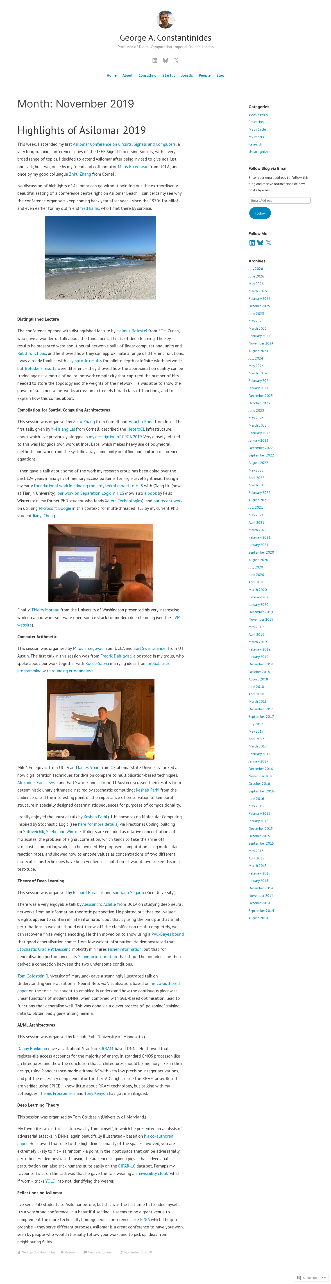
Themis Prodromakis (57, 1093)
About (127, 75)
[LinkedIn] (155, 60)
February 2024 (259, 380)
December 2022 (261, 447)
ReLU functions (31, 353)
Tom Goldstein (30, 976)
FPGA (145, 1219)
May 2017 (256, 731)
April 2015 (256, 858)
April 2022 (256, 477)
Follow (260, 213)
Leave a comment (101, 1252)
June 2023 (256, 410)
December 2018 (261, 664)
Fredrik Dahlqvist (115, 656)
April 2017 (256, 738)
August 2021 (258, 500)
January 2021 (258, 544)
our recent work (167, 500)
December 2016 (261, 768)
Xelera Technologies (123, 500)
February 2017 (259, 754)
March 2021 (258, 530)
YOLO (50, 1181)
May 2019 (256, 626)
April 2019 (256, 634)
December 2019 (261, 612)
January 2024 (258, 388)
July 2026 (256, 268)
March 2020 (258, 589)
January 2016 (258, 821)
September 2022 (261, 455)
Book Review (258, 114)
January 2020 (258, 604)
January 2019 (258, 656)
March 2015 (258, 865)
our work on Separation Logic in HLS (90, 493)
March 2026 (258, 291)
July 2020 (256, 567)
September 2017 (261, 716)
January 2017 (258, 761)
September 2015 (261, 843)
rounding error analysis (72, 670)
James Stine (88, 767)
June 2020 (256, 574)
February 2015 (259, 873)
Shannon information (97, 956)
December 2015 (261, 828)
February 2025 (259, 335)
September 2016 (261, 791)
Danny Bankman (32, 1048)
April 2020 (256, 582)
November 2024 (261, 343)
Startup (169, 75)
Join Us (187, 75)
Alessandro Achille (99, 904)
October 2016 (259, 783)
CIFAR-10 (126, 1166)
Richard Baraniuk (88, 892)
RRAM (107, 1048)
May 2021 (256, 515)
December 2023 (261, 395)
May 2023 (256, 418)
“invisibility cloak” (153, 1173)
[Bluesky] (165, 60)
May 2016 (256, 806)
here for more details (97, 824)
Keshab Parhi (147, 790)
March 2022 (258, 485)
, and (62, 831)
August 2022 (258, 462)
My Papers (256, 136)
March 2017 (258, 746)
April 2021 (256, 522)
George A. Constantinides (165, 37)
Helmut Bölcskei (131, 330)
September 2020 (261, 552)
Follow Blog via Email (268, 168)
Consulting (147, 75)
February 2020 (259, 597)
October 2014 (259, 903)
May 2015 (256, 850)
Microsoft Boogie (55, 508)
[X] (268, 242)
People (205, 75)
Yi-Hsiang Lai (63, 429)
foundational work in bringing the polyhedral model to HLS (88, 485)
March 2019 (258, 642)
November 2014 (261, 895)
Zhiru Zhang (80, 174)
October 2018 (259, 671)
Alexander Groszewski (37, 782)
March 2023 (258, 425)
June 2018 (256, 686)
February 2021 (259, 537)
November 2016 (261, 776)
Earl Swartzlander (150, 648)
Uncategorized (259, 151)
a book (150, 493)
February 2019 (259, 649)
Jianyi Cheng (44, 515)
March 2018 (258, 701)
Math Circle (257, 129)
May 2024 (256, 365)
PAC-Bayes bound (168, 934)
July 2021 (256, 507)
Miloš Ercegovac (133, 166)
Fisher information (125, 949)
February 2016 (259, 813)
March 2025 (258, 328)
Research (72, 1252)
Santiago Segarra (128, 892)
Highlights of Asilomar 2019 (81, 130)
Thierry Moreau (45, 610)
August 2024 (258, 351)
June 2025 (256, 313)
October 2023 (259, 403)
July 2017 (256, 724)
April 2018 (256, 694)
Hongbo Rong (141, 421)
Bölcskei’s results (40, 368)
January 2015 (258, 880)
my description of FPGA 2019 (115, 436)
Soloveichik (33, 831)
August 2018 (258, 679)
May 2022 (256, 470)
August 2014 (258, 918)
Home (112, 75)
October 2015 (259, 836)
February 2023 (259, 433)
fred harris (89, 208)
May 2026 (256, 283)
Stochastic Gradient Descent (43, 949)
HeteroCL (136, 429)
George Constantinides (38, 1252)
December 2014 (261, 888)
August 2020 (258, 559)
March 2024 (258, 373)
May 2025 (256, 321)
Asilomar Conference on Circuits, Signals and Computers (124, 144)
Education (256, 121)
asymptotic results (84, 360)
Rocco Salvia (97, 663)
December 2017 (261, 709)
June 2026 (256, 276)
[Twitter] (176, 60)
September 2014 (261, 910)
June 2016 (256, 798)
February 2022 (259, 492)
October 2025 (259, 306)
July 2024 (256, 358)
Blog (220, 75)
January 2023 (258, 440)
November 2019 (261, 619)
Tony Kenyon (96, 1093)
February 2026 (259, 298)
